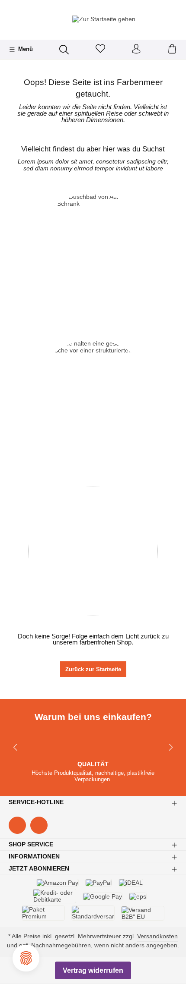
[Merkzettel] (100, 49)
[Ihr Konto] (136, 49)
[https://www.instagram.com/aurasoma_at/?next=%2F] (39, 825)
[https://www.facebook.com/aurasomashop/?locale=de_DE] (17, 825)
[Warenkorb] (172, 49)
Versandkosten (157, 936)
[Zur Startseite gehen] (93, 18)
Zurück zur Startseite (93, 669)
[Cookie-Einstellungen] (26, 958)
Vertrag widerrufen (93, 970)
